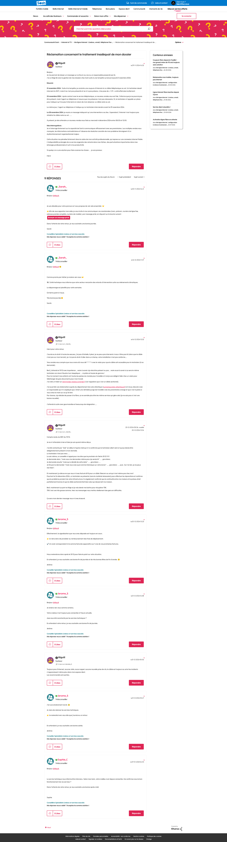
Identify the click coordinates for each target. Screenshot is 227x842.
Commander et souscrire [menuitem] (77, 16)
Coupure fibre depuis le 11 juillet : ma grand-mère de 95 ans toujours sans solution (166, 62)
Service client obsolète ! (162, 107)
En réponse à (64, 344)
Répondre (136, 166)
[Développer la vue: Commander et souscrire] (90, 16)
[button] (50, 166)
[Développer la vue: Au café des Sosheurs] (63, 16)
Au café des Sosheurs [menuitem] (52, 16)
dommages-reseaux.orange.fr (73, 382)
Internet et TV (66, 42)
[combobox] (113, 29)
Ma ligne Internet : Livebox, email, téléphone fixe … (93, 42)
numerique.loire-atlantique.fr (114, 387)
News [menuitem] (35, 16)
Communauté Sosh (51, 42)
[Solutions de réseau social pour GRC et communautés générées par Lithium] (176, 828)
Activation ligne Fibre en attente (165, 119)
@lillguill (56, 196)
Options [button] (178, 42)
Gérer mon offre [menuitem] (101, 16)
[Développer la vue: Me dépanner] (128, 16)
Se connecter (186, 16)
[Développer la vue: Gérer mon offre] (110, 16)
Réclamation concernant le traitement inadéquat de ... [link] (135, 42)
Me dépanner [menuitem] (120, 16)
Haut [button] (49, 827)
